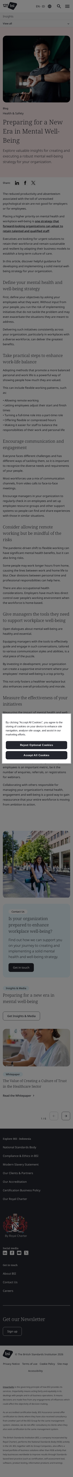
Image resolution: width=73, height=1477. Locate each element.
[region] (36, 738)
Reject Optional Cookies (36, 745)
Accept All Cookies (36, 755)
